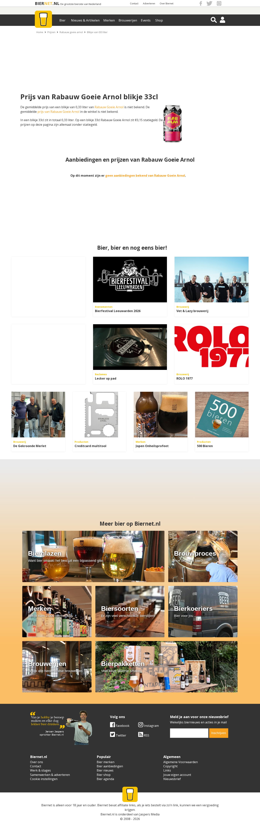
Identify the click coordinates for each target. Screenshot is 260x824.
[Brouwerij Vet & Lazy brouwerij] (212, 279)
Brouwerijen (128, 20)
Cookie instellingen (43, 779)
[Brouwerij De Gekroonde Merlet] (38, 414)
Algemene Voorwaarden (180, 762)
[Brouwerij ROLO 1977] (212, 347)
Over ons (36, 762)
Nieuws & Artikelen (85, 20)
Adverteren (149, 3)
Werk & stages (40, 770)
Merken (109, 20)
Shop (159, 20)
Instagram (151, 726)
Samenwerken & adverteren (50, 775)
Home (39, 32)
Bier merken (105, 762)
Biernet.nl (107, 814)
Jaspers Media (149, 814)
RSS (146, 735)
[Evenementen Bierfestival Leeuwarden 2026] (130, 279)
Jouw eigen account (177, 775)
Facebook (122, 726)
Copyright (170, 766)
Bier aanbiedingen (110, 766)
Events (146, 20)
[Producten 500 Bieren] (222, 414)
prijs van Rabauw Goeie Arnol (58, 112)
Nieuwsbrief (172, 779)
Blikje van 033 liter (97, 32)
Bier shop (104, 775)
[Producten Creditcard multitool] (99, 414)
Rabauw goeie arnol (71, 32)
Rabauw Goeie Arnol (109, 107)
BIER (39, 3)
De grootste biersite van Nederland (80, 4)
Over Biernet (166, 3)
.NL (56, 3)
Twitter (120, 735)
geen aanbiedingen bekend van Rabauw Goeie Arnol (145, 175)
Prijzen (51, 32)
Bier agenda (105, 779)
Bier (62, 20)
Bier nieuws (105, 770)
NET (48, 3)
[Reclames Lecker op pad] (130, 347)
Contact (134, 3)
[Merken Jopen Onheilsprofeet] (160, 414)
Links (167, 770)
